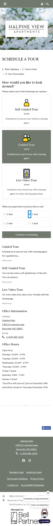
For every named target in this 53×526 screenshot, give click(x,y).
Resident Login (16, 472)
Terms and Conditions (17, 478)
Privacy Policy (37, 478)
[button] (43, 4)
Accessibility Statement (32, 484)
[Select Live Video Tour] (26, 182)
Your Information (16, 73)
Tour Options (12, 69)
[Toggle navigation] (5, 4)
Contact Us (13, 485)
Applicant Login (34, 472)
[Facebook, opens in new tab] (23, 460)
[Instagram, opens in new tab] (29, 460)
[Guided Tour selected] (26, 146)
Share (47, 428)
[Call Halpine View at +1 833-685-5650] (48, 4)
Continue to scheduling (27, 234)
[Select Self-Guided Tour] (26, 111)
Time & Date (30, 69)
